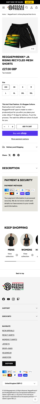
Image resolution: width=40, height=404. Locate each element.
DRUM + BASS (7, 348)
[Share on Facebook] (14, 155)
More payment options (20, 139)
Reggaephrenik (11, 390)
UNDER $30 (6, 357)
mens (11, 249)
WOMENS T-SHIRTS (9, 339)
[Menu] (3, 7)
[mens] (11, 239)
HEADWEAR (7, 353)
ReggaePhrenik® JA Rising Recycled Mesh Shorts (22, 14)
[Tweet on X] (9, 155)
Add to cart (27, 126)
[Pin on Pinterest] (18, 155)
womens (26, 249)
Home (4, 14)
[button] (36, 7)
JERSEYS (6, 344)
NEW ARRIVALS (8, 330)
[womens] (26, 239)
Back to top (20, 273)
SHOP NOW (29, 2)
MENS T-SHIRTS (8, 335)
